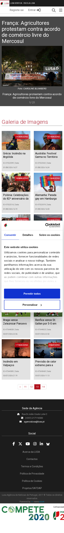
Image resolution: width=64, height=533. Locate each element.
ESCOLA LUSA (29, 3)
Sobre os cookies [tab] (49, 234)
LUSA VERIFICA (16, 3)
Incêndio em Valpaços (10, 363)
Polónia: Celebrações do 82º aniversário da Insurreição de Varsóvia (16, 200)
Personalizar (30, 304)
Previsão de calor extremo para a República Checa (45, 365)
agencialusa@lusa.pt (34, 421)
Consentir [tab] (10, 234)
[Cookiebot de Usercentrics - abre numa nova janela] (45, 225)
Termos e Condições (32, 466)
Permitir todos (32, 293)
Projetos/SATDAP (32, 488)
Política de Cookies (32, 481)
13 (37, 387)
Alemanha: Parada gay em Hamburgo (46, 196)
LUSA (6, 3)
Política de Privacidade (32, 473)
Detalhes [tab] (28, 234)
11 (25, 387)
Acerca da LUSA (31, 451)
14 (43, 387)
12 (31, 387)
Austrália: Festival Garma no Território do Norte (46, 157)
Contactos (32, 459)
